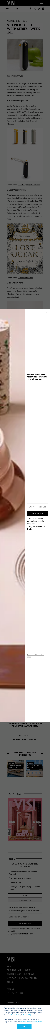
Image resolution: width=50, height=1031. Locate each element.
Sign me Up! (37, 514)
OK (24, 1026)
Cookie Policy (16, 1015)
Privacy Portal (37, 1022)
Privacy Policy (25, 1022)
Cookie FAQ (27, 1015)
